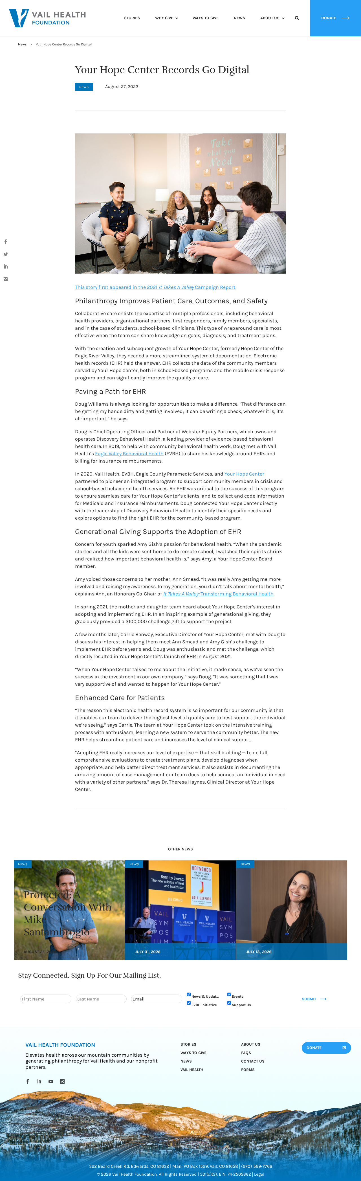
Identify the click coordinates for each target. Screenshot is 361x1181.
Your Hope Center (244, 474)
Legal (259, 1174)
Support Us (241, 1004)
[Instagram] (63, 1081)
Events (237, 996)
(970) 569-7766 (256, 1166)
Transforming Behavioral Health (237, 594)
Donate (314, 1047)
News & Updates (205, 996)
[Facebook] (28, 1081)
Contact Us (253, 1061)
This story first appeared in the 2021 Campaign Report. (155, 287)
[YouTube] (51, 1081)
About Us (269, 18)
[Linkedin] (40, 1081)
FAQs (246, 1052)
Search (297, 23)
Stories (132, 18)
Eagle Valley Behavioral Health (129, 453)
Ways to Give (206, 18)
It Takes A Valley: (182, 594)
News (239, 18)
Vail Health (191, 1069)
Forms (248, 1069)
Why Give (164, 18)
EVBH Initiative (204, 1004)
